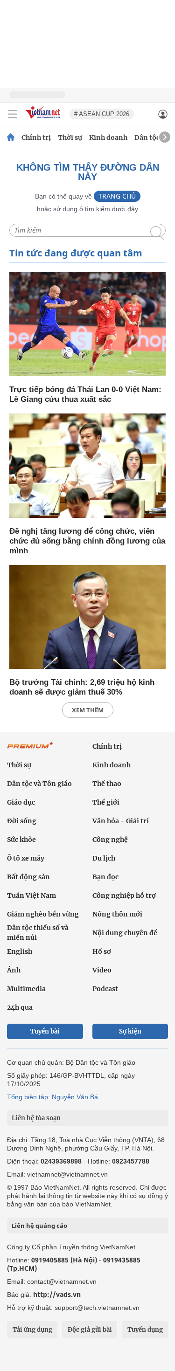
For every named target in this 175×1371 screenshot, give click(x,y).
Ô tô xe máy (25, 858)
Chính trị (36, 137)
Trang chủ (117, 196)
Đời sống (21, 821)
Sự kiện (130, 1031)
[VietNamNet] (10, 137)
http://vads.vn (57, 1294)
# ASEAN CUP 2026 (101, 113)
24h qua (20, 1007)
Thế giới (105, 802)
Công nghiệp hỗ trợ (124, 895)
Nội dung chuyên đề (124, 933)
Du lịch (103, 858)
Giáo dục (21, 802)
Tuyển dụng (145, 1330)
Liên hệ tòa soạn (36, 1118)
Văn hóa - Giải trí (120, 821)
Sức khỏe (21, 839)
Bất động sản (28, 877)
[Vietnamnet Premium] (30, 750)
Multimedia (26, 989)
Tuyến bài (45, 1031)
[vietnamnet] (44, 120)
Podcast (105, 989)
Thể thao (106, 783)
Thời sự (70, 137)
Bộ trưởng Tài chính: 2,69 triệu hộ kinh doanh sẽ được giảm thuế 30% (81, 687)
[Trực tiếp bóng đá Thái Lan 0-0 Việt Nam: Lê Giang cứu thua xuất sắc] (87, 325)
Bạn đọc (105, 877)
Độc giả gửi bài (90, 1330)
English (19, 951)
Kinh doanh (108, 137)
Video (102, 970)
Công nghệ (110, 839)
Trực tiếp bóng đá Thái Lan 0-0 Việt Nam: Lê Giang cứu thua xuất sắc (85, 394)
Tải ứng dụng (32, 1330)
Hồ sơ (101, 951)
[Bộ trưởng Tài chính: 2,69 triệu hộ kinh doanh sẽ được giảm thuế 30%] (87, 618)
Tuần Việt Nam (31, 895)
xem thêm (88, 710)
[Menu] (12, 114)
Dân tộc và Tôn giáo (39, 783)
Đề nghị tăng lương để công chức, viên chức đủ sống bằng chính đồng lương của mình (87, 541)
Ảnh (14, 970)
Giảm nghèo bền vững (43, 914)
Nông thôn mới (117, 914)
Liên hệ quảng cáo (39, 1225)
